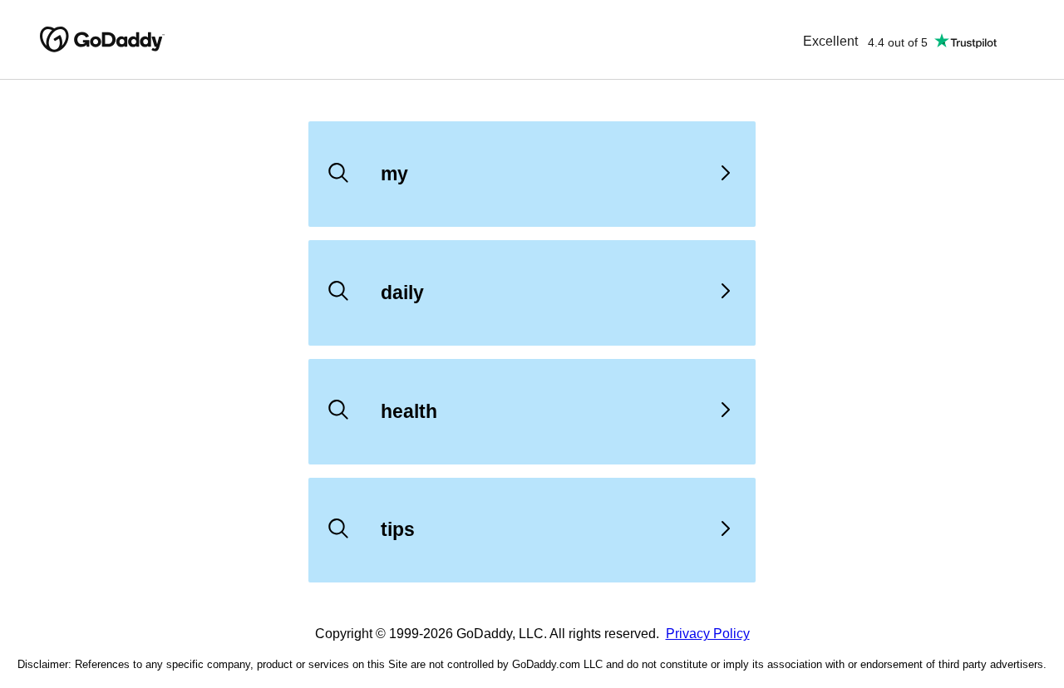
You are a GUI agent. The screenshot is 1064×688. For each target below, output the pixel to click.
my (394, 173)
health (409, 411)
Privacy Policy (708, 634)
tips (398, 529)
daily (402, 292)
